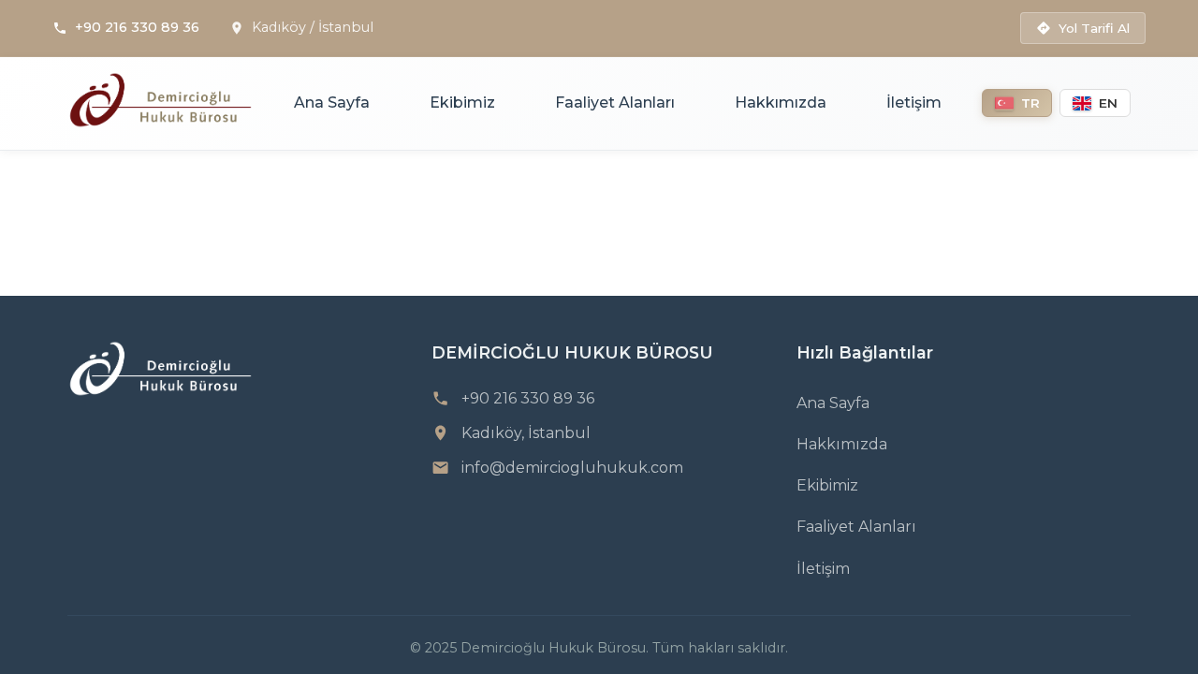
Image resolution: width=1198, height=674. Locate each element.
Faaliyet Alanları (615, 102)
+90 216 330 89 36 (137, 27)
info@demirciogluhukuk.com (572, 467)
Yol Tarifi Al (1094, 28)
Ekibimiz (462, 102)
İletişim (914, 102)
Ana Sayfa (332, 102)
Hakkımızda (780, 102)
